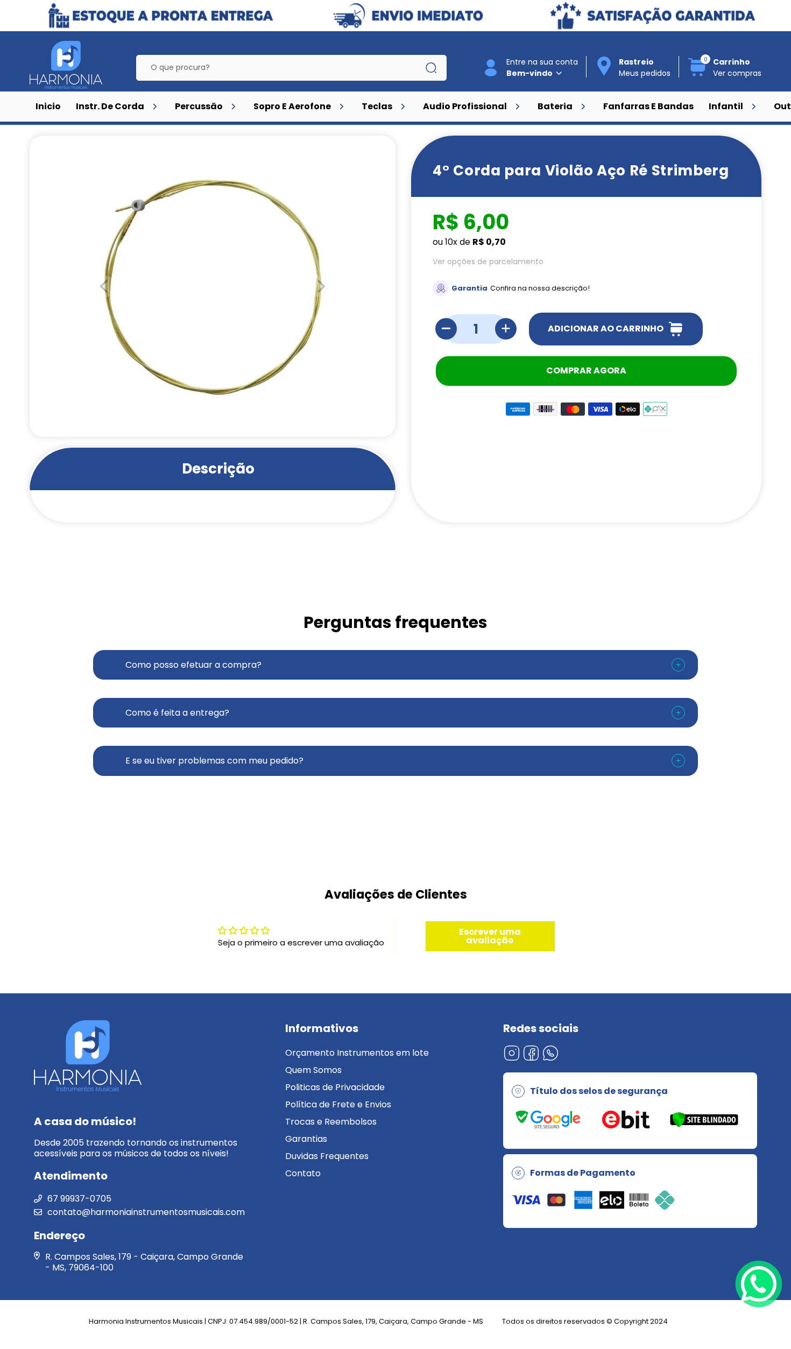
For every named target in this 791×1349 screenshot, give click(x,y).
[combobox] (283, 68)
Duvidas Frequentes (327, 1156)
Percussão (199, 106)
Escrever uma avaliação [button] (490, 936)
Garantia (469, 288)
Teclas (377, 106)
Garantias (306, 1139)
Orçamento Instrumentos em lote (357, 1053)
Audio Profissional (465, 106)
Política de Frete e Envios (338, 1104)
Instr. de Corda (110, 106)
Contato (303, 1173)
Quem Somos (313, 1070)
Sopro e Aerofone (292, 106)
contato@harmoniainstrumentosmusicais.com (146, 1212)
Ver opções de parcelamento (488, 261)
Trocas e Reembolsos (331, 1121)
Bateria (555, 106)
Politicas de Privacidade (335, 1087)
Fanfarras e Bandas (648, 106)
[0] (697, 74)
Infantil (726, 106)
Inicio (48, 106)
